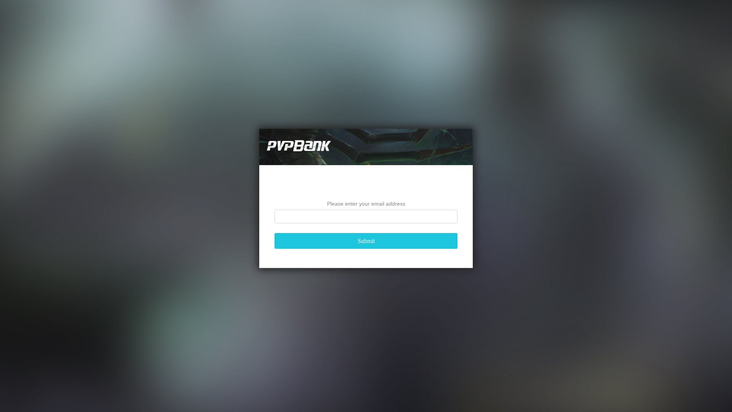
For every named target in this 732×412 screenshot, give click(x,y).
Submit (366, 241)
